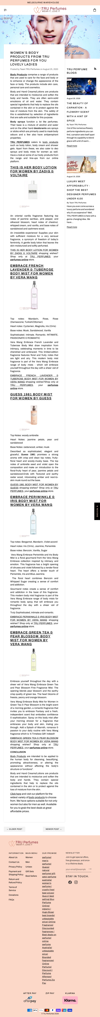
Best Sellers (31, 876)
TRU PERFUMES (20, 142)
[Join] (89, 869)
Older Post (14, 829)
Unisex (29, 867)
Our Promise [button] (49, 853)
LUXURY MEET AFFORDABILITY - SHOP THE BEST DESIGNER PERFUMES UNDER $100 (81, 190)
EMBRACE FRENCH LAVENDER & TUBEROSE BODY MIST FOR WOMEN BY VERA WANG (34, 378)
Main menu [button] (31, 853)
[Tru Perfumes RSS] (95, 69)
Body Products (18, 756)
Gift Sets (30, 871)
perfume (46, 857)
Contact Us (14, 862)
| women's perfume (47, 883)
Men (28, 862)
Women (29, 857)
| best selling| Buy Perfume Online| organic (48, 902)
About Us (13, 857)
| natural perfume (46, 870)
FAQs (11, 900)
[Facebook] (70, 882)
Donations (13, 895)
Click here (15, 793)
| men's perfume (46, 860)
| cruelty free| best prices (48, 889)
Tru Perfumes (48, 1014)
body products (50, 142)
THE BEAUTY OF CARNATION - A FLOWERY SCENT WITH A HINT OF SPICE (78, 112)
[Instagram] (76, 882)
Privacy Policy (15, 867)
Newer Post (54, 829)
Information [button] (16, 853)
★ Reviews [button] (97, 511)
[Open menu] (8, 10)
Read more (72, 146)
